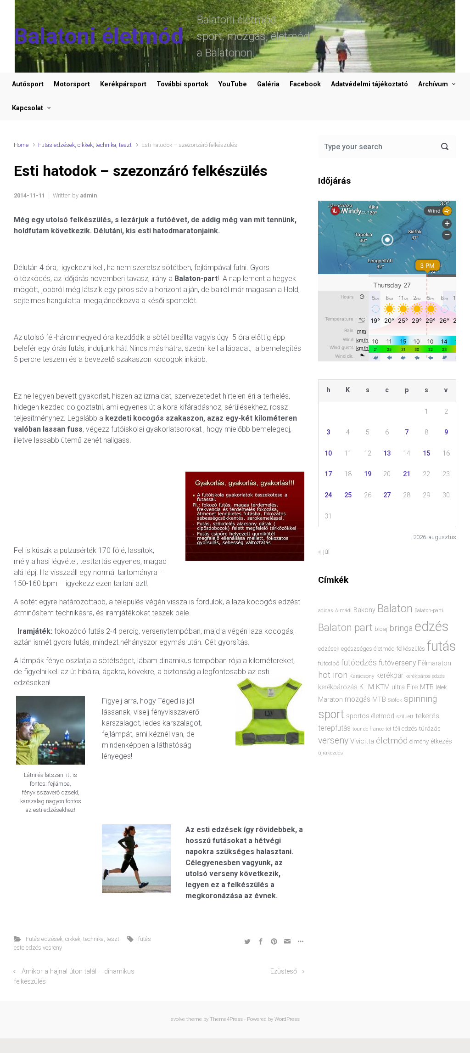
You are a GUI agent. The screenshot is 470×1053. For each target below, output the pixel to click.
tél (388, 729)
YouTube (232, 84)
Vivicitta (362, 741)
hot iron (332, 675)
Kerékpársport (123, 84)
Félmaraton (434, 663)
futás (441, 646)
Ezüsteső (283, 971)
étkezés (441, 741)
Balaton (395, 608)
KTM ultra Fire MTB (405, 687)
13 (387, 453)
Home (21, 144)
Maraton (330, 699)
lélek (441, 687)
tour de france (368, 729)
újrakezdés (330, 752)
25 (348, 495)
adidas (325, 611)
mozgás (357, 699)
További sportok (182, 84)
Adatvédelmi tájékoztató (369, 84)
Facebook (305, 84)
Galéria (268, 84)
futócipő (328, 663)
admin (88, 195)
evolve (178, 1019)
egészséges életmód (368, 648)
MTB (379, 700)
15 (426, 453)
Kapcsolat (27, 108)
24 (328, 495)
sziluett (405, 716)
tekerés (427, 716)
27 (387, 495)
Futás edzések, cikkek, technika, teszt (85, 144)
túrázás (430, 728)
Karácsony (362, 676)
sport (331, 714)
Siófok (395, 700)
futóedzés (359, 662)
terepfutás (334, 728)
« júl (324, 552)
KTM (366, 686)
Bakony (364, 610)
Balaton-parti (428, 611)
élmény (419, 741)
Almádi (343, 611)
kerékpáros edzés (425, 676)
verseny (333, 740)
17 (328, 474)
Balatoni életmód (98, 36)
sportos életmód (370, 716)
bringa (401, 628)
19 (367, 474)
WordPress (287, 1019)
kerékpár (389, 675)
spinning (420, 698)
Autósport (28, 84)
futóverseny (397, 663)
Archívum (433, 84)
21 (406, 474)
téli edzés (405, 728)
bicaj (381, 628)
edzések (328, 648)
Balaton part (345, 627)
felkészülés (411, 648)
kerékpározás (338, 687)
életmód (392, 740)
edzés (431, 626)
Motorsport (72, 84)
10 (328, 453)
